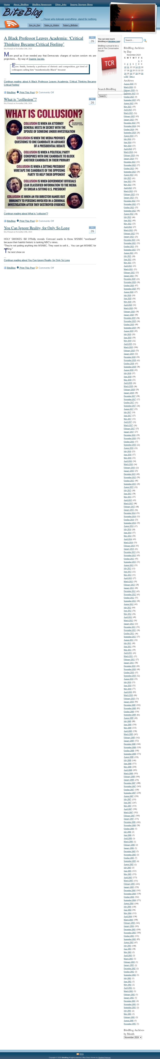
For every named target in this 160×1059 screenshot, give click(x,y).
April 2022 (128, 227)
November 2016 (130, 439)
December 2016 (129, 435)
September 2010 (130, 676)
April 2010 (128, 692)
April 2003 (128, 956)
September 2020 (130, 289)
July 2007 (127, 800)
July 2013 (127, 569)
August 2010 (128, 679)
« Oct (126, 77)
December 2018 (129, 357)
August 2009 (128, 718)
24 (125, 74)
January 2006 (129, 848)
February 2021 (129, 273)
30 (142, 74)
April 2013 (128, 578)
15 (139, 67)
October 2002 (129, 972)
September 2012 (130, 601)
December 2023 (129, 162)
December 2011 (129, 627)
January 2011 (129, 663)
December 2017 (129, 396)
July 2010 (127, 682)
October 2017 (129, 403)
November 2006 (130, 825)
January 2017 (129, 432)
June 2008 (127, 764)
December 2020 (129, 279)
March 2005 (128, 881)
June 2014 (127, 533)
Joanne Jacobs (36, 59)
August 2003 (128, 943)
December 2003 (129, 930)
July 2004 (127, 907)
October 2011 (129, 634)
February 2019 (129, 351)
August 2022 (128, 214)
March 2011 (128, 656)
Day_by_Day (34, 25)
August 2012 (128, 604)
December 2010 (129, 666)
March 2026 (128, 87)
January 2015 (129, 510)
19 (131, 70)
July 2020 (127, 295)
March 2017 (128, 426)
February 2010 (129, 699)
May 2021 (127, 263)
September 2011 (130, 637)
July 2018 (127, 373)
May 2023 (127, 185)
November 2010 (130, 669)
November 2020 (130, 282)
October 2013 (129, 559)
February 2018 (129, 390)
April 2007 (128, 809)
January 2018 (129, 393)
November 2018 (130, 361)
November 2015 (130, 478)
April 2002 (128, 988)
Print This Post (27, 92)
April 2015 (128, 500)
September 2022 (130, 211)
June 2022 (127, 221)
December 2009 (129, 705)
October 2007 (129, 790)
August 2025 (128, 104)
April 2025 (128, 110)
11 (128, 67)
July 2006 (127, 832)
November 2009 (130, 708)
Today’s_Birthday (70, 25)
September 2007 (130, 793)
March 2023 (128, 191)
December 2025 (129, 94)
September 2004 (130, 900)
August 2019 (128, 331)
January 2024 (129, 159)
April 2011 (128, 653)
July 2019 (127, 334)
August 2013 (128, 565)
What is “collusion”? (20, 99)
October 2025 (129, 97)
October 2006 (129, 829)
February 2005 (129, 884)
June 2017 (127, 416)
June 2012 (127, 611)
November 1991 (130, 1024)
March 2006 (128, 842)
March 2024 (128, 152)
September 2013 (130, 562)
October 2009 (129, 712)
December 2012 (129, 591)
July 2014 (127, 530)
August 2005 (128, 865)
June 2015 (127, 494)
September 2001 (130, 1008)
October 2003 (129, 936)
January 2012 (129, 624)
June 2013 (127, 572)
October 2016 (129, 442)
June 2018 (127, 377)
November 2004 (130, 894)
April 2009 (128, 731)
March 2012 (128, 621)
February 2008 (129, 777)
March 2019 (128, 347)
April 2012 (128, 617)
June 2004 (127, 910)
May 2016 (127, 458)
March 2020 (128, 308)
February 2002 (129, 995)
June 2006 (127, 835)
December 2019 (129, 318)
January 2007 (129, 819)
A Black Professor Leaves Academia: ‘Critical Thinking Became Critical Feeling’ (43, 41)
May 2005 (127, 874)
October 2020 (129, 286)
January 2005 (129, 887)
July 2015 (127, 491)
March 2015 (128, 504)
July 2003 (127, 946)
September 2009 (130, 715)
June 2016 (127, 455)
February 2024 (129, 156)
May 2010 (127, 689)
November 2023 (130, 165)
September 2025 (130, 100)
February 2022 (129, 234)
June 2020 (127, 299)
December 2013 (129, 552)
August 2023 (128, 175)
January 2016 (129, 471)
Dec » (132, 77)
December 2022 (129, 201)
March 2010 (128, 696)
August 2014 (128, 526)
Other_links (60, 4)
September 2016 (130, 445)
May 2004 (127, 913)
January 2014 (129, 549)
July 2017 (127, 412)
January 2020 (129, 315)
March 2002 (128, 991)
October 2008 (129, 751)
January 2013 (129, 588)
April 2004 (128, 917)
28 (136, 74)
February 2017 (129, 429)
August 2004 (128, 904)
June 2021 (127, 260)
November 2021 (130, 243)
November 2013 (130, 556)
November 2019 (130, 321)
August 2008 (128, 757)
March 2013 (128, 582)
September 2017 (130, 406)
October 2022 (129, 208)
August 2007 (128, 796)
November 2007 (130, 786)
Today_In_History (51, 25)
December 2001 (129, 1001)
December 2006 (129, 822)
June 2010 (127, 686)
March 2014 (128, 543)
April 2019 (128, 344)
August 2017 (128, 409)
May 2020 (127, 302)
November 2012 (130, 595)
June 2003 (127, 949)
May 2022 (127, 224)
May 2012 (127, 614)
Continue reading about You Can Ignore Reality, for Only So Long (37, 260)
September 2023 (130, 172)
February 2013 (129, 585)
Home (7, 4)
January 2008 (129, 780)
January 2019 (129, 354)
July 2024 (127, 139)
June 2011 (127, 647)
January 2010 (129, 702)
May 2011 (127, 650)
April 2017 (128, 422)
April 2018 (128, 383)
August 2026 (128, 84)
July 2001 (127, 1011)
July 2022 (127, 217)
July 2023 (127, 178)
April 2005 (128, 878)
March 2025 (128, 113)
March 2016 (128, 465)
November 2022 (130, 204)
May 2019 (127, 341)
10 (125, 67)
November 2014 (130, 517)
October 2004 (129, 897)
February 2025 (129, 116)
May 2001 (127, 1014)
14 (136, 67)
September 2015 (130, 484)
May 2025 (127, 107)
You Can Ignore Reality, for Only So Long (37, 227)
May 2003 (127, 952)
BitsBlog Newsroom (42, 4)
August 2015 (128, 487)
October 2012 (129, 598)
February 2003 (129, 962)
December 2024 (129, 123)
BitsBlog (11, 92)
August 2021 (128, 253)
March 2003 (128, 959)
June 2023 (127, 182)
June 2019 (127, 338)
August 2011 (128, 640)
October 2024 (129, 130)
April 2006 (128, 839)
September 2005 (130, 861)
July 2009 (127, 721)
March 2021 (128, 269)
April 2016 (128, 461)
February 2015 (129, 507)
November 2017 (130, 400)
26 (131, 74)
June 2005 (127, 871)
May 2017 (127, 419)
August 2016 (128, 448)
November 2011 (130, 630)
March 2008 (128, 774)
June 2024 (127, 143)
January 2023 (129, 198)
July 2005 (127, 868)
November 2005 (130, 855)
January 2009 (129, 741)
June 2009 (127, 725)
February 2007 (129, 816)
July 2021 (127, 256)
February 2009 (129, 738)
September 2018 (130, 367)
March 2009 (128, 735)
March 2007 (128, 813)
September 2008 (130, 754)
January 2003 (129, 965)
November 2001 (130, 1004)
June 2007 (127, 803)
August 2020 (128, 292)
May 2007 (127, 806)
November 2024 (130, 126)
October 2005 (129, 858)
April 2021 (128, 266)
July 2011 (127, 643)
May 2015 (127, 497)
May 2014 (127, 536)
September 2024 (130, 133)
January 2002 (129, 998)
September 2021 (130, 250)
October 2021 (129, 247)
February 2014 (129, 546)
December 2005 (129, 852)
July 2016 (127, 451)
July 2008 (127, 761)
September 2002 (130, 975)
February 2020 (129, 312)
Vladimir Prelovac (104, 1057)
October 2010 (129, 673)
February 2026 (129, 91)
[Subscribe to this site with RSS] (11, 24)
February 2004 (129, 923)
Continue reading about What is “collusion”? (26, 213)
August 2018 (128, 370)
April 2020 (128, 305)
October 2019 (129, 325)
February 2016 (129, 468)
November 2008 (130, 747)
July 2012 (127, 608)
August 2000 (128, 1021)
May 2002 (127, 985)
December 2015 (129, 474)
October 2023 (129, 169)
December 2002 (129, 969)
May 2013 (127, 575)
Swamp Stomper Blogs (81, 4)
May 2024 (127, 146)
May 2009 (127, 728)
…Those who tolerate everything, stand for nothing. (69, 19)
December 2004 (129, 891)
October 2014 (129, 520)
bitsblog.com (114, 41)
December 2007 (129, 783)
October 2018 (129, 364)
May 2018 (127, 380)
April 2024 (128, 149)
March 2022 (128, 230)
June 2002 (127, 982)
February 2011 (129, 660)
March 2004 (128, 920)
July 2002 (127, 978)
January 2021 (129, 276)
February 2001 (129, 1017)
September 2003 (130, 939)
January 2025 (129, 120)
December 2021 (129, 240)
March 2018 (128, 387)
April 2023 (128, 188)
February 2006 (129, 845)
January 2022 (129, 237)
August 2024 (128, 136)
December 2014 (129, 513)
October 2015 (129, 481)
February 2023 (129, 195)
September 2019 (130, 328)
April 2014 (128, 539)
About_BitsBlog (21, 4)
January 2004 (129, 926)
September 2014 (130, 523)
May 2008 (127, 767)
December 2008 (129, 744)
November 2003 (130, 933)
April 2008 (128, 770)
